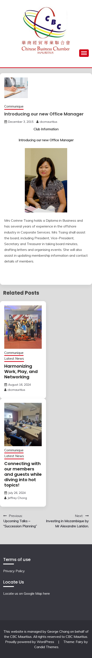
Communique (14, 106)
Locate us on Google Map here (26, 593)
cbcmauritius (48, 122)
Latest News (14, 358)
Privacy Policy (14, 571)
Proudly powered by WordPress (30, 642)
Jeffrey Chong (17, 498)
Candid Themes (46, 647)
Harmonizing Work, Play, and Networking (21, 371)
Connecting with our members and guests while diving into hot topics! (23, 474)
